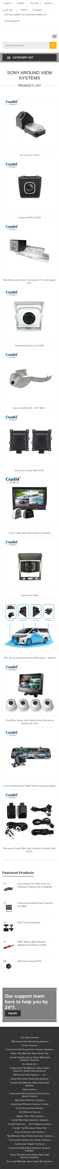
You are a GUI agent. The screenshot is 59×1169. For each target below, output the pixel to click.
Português (37, 10)
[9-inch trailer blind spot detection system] (29, 501)
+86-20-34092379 (12, 21)
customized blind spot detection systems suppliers (29, 1149)
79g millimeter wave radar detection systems (29, 1136)
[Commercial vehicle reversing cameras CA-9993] (29, 313)
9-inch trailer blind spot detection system (29, 533)
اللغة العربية (7, 10)
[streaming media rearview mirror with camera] (29, 754)
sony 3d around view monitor (29, 1132)
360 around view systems (26, 1074)
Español (20, 3)
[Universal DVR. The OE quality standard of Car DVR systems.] (29, 185)
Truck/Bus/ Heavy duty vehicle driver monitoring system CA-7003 (30, 722)
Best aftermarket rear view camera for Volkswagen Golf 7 (29, 281)
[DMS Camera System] (9, 927)
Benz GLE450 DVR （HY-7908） (29, 408)
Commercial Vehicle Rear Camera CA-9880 (35, 904)
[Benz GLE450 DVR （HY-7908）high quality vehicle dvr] (29, 376)
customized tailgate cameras (30, 1144)
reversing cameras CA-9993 (29, 345)
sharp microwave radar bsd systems (29, 1079)
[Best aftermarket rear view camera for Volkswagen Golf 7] (29, 248)
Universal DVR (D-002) (29, 217)
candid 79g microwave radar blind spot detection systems (29, 1058)
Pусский (34, 3)
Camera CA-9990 (29, 595)
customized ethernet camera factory (29, 1104)
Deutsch (48, 3)
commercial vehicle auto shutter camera (29, 1140)
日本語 (23, 10)
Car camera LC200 (29, 155)
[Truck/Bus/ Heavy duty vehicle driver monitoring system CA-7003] (29, 688)
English (7, 3)
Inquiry (12, 1013)
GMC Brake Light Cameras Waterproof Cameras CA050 (31, 943)
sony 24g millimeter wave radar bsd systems (29, 1161)
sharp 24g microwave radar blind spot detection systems (29, 1156)
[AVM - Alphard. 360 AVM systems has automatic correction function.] (29, 626)
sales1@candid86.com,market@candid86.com (25, 14)
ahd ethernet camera (29, 1112)
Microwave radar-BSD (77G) (29, 470)
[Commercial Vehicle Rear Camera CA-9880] (9, 907)
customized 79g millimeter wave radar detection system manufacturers (29, 1069)
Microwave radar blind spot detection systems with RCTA (29, 850)
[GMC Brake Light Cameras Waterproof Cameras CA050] (9, 946)
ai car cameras (29, 1045)
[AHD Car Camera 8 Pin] (9, 965)
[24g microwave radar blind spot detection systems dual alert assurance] (29, 816)
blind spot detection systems (29, 1100)
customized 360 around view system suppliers (29, 1049)
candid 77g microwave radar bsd (30, 1128)
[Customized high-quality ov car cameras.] (29, 123)
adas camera (29, 1089)
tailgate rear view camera (29, 1116)
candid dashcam (16, 1124)
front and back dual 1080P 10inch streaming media (29, 786)
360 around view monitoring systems (29, 1041)
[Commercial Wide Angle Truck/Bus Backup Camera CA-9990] (29, 563)
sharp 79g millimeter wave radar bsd (29, 1053)
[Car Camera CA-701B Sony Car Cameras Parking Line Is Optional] (9, 888)
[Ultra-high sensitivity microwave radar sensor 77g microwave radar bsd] (29, 438)
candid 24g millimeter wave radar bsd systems (29, 1084)
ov (44, 1074)
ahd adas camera (29, 1037)
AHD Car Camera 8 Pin (29, 961)
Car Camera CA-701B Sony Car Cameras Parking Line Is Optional (34, 885)
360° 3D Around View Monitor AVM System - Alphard (29, 658)
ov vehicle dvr (29, 1064)
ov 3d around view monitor (29, 1108)
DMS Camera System (28, 922)
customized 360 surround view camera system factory (29, 1094)
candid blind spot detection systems (29, 1120)
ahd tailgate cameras (40, 1124)
